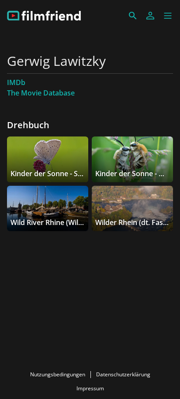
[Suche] (133, 15)
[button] (168, 15)
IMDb (16, 82)
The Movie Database (41, 93)
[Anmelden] (150, 15)
